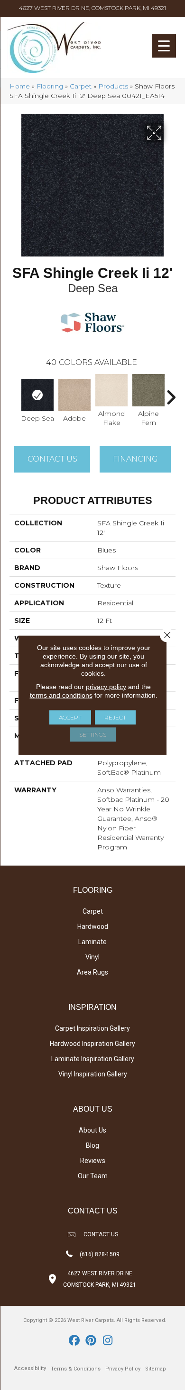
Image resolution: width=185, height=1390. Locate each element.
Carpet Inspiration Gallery (92, 1028)
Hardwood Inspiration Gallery (92, 1043)
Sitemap (155, 1369)
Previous (14, 392)
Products (113, 86)
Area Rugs (92, 972)
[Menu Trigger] (164, 46)
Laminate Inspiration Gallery (92, 1059)
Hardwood (92, 926)
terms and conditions (61, 695)
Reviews (92, 1160)
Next (171, 392)
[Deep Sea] (37, 395)
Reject (115, 716)
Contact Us (52, 458)
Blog (92, 1145)
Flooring (50, 86)
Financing (135, 458)
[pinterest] (91, 1341)
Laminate (92, 942)
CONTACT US (100, 1234)
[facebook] (75, 1341)
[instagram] (108, 1341)
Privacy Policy (122, 1369)
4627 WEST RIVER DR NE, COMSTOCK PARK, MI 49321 (92, 7)
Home (19, 86)
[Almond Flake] (111, 390)
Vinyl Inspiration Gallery (92, 1074)
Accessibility (30, 1368)
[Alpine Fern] (148, 390)
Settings (92, 734)
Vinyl (92, 957)
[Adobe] (74, 395)
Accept (70, 716)
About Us (92, 1130)
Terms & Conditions (76, 1369)
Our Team (93, 1176)
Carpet (81, 86)
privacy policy (106, 686)
